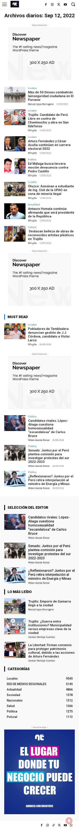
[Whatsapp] (71, 825)
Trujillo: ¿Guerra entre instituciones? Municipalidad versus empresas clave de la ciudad (49, 627)
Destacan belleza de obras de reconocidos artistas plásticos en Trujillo (51, 235)
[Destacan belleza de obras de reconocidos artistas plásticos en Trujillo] (14, 234)
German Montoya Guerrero (41, 637)
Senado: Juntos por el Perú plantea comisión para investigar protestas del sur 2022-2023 (48, 456)
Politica (32, 159)
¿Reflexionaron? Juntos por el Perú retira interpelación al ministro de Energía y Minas (50, 480)
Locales (32, 88)
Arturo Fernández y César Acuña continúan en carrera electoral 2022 (49, 145)
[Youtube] (65, 4)
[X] (58, 4)
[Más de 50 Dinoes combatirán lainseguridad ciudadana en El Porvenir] (14, 95)
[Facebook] (46, 4)
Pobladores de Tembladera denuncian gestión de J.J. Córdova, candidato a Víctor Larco (49, 334)
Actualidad (34, 204)
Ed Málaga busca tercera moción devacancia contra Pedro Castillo (48, 167)
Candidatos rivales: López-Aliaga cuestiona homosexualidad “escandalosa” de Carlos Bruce (48, 428)
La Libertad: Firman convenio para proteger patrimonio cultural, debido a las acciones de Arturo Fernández (51, 650)
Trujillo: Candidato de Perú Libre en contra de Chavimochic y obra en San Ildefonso (48, 120)
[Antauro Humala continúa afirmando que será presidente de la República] (14, 211)
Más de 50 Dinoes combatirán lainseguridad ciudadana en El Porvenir (51, 96)
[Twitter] (59, 825)
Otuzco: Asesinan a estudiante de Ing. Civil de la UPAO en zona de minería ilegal (51, 190)
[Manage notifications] (69, 820)
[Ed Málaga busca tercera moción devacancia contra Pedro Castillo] (14, 166)
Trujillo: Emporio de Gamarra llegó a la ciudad (49, 603)
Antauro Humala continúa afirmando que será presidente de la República (51, 212)
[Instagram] (52, 4)
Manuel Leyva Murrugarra (41, 104)
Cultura (32, 227)
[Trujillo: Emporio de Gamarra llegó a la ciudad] (14, 606)
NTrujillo (32, 130)
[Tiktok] (53, 825)
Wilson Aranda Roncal (39, 440)
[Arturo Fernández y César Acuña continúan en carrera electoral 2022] (14, 143)
